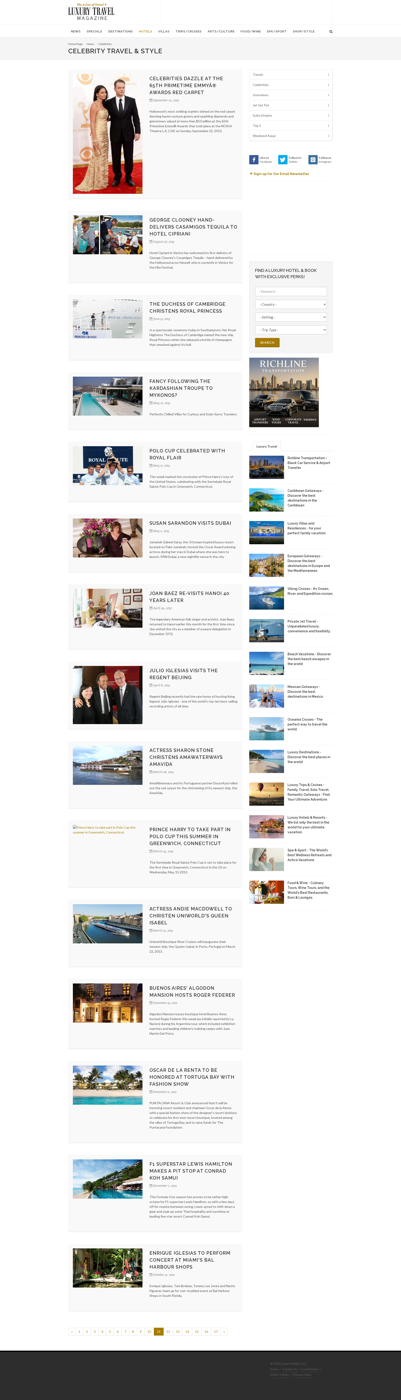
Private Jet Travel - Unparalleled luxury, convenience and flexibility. (309, 626)
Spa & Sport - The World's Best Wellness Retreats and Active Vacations (309, 855)
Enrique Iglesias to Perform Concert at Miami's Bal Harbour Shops (189, 1260)
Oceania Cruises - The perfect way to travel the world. (307, 724)
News (90, 44)
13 (178, 1331)
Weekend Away (264, 136)
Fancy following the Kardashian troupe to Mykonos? (181, 388)
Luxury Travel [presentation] (266, 446)
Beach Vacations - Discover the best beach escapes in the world (309, 659)
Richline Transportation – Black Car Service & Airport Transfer (309, 463)
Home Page (75, 44)
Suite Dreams (262, 115)
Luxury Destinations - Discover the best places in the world (309, 757)
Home (274, 1369)
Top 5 (257, 125)
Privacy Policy (302, 1375)
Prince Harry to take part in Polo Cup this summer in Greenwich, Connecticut (190, 836)
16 (206, 1331)
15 (197, 1331)
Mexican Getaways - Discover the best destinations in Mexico (305, 691)
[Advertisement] (246, 11)
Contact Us (289, 1369)
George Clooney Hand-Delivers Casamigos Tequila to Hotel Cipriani (193, 227)
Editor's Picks (280, 1375)
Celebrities (105, 44)
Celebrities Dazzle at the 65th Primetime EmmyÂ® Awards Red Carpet (186, 85)
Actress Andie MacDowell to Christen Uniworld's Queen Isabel (190, 916)
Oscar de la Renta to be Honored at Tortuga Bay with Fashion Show (192, 1077)
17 (216, 1331)
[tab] (267, 446)
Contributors (310, 1369)
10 (149, 1331)
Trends (258, 74)
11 (159, 1331)
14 (187, 1331)
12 (168, 1331)
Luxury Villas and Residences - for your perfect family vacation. (307, 528)
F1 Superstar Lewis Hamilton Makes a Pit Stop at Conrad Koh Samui (190, 1171)
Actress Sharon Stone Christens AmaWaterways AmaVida (186, 757)
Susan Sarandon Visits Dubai (190, 523)
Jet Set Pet (261, 105)
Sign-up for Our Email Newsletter (281, 174)
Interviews (260, 95)
